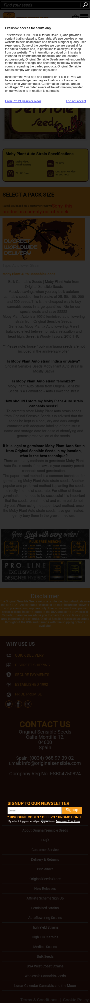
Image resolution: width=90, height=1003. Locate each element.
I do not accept (76, 101)
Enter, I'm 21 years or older (23, 101)
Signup (72, 809)
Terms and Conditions (68, 821)
